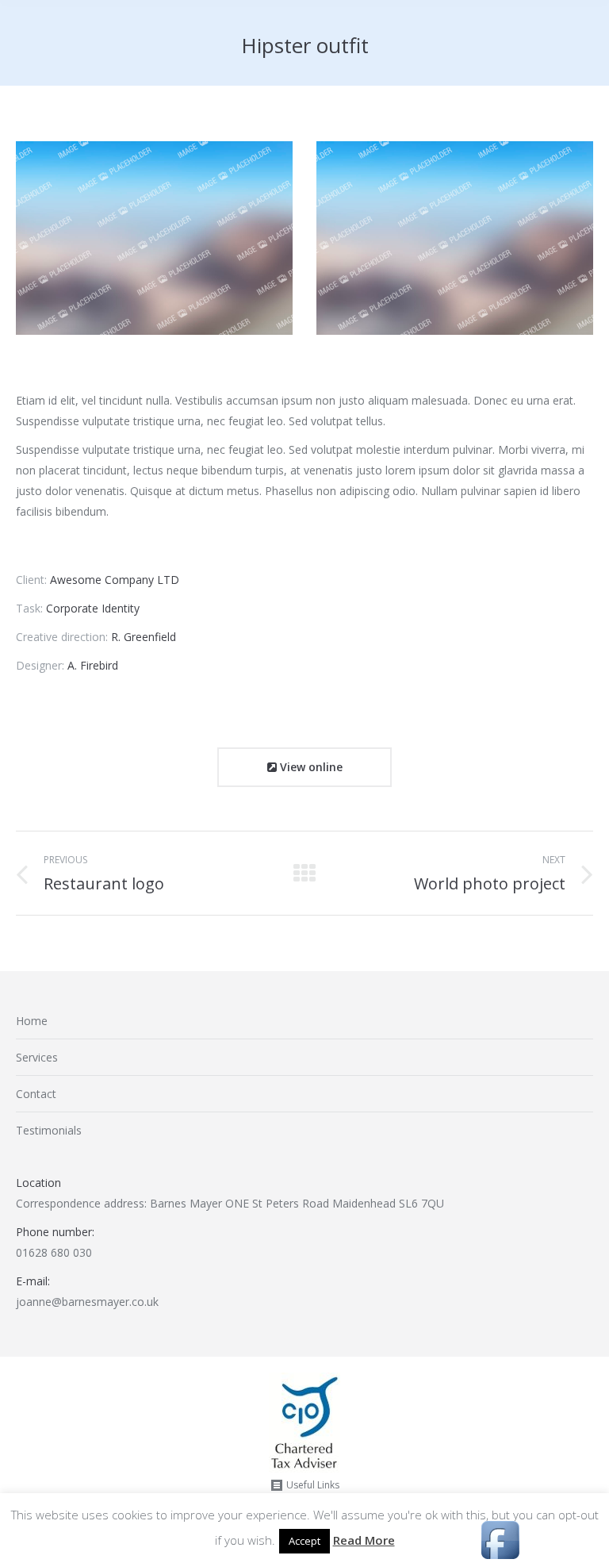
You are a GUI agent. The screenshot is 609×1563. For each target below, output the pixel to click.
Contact (36, 1093)
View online (310, 766)
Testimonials (49, 1130)
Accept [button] (304, 1541)
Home (32, 1020)
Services (37, 1057)
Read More (364, 1540)
